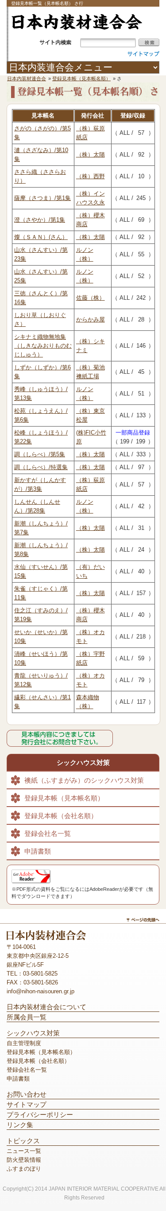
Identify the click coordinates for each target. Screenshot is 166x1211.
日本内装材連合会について (46, 1007)
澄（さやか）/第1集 (39, 219)
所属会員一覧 (26, 1017)
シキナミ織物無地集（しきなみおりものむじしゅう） (43, 345)
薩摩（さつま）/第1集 (42, 198)
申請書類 (37, 851)
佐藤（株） (90, 297)
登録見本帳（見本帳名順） (81, 78)
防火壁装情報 (24, 1159)
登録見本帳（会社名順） (60, 815)
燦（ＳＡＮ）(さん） (41, 237)
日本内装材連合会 (26, 78)
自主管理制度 (24, 1043)
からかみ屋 (90, 319)
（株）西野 (90, 176)
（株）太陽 (90, 154)
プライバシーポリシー (40, 1114)
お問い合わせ (26, 1094)
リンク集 (20, 1125)
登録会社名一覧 (47, 833)
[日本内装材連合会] (77, 28)
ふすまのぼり (24, 1168)
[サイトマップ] (143, 53)
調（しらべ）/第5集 (39, 454)
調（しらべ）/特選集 (41, 467)
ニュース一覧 (24, 1151)
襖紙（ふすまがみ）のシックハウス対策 (84, 780)
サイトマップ (26, 1104)
